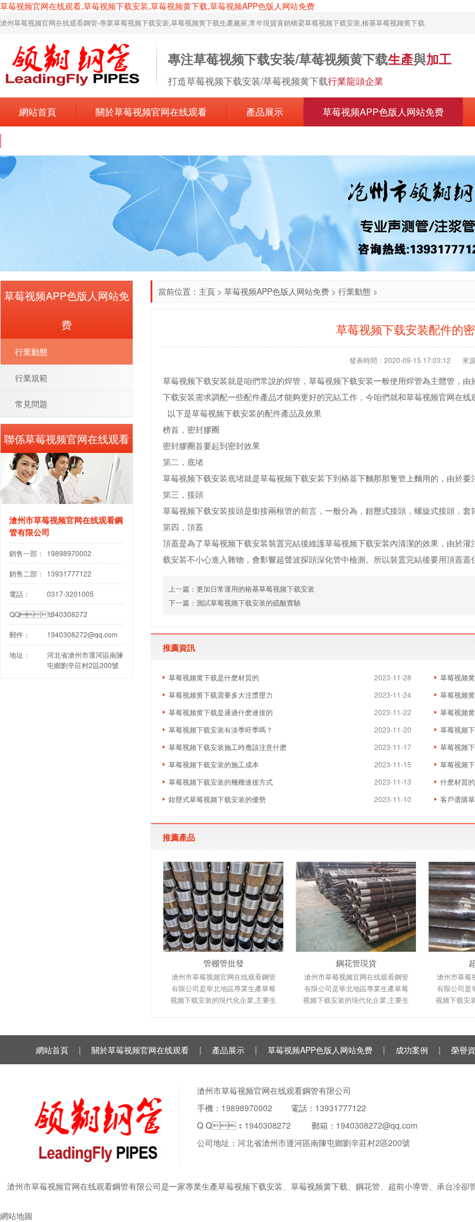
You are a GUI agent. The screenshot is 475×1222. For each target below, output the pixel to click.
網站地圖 (16, 1215)
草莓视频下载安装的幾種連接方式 (221, 781)
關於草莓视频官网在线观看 (151, 111)
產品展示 (264, 111)
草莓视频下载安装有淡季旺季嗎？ (221, 729)
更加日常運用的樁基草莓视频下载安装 (255, 588)
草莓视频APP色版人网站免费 (383, 111)
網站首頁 (37, 111)
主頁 (207, 291)
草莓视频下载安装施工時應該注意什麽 (228, 747)
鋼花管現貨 (356, 963)
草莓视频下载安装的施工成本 (214, 764)
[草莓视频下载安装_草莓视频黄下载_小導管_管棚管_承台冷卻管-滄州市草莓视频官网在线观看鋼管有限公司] (72, 64)
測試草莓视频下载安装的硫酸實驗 (248, 602)
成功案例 (412, 1050)
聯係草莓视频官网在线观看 (75, 140)
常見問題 (31, 403)
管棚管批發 (223, 963)
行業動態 (354, 291)
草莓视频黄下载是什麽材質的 (214, 677)
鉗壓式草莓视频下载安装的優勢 (217, 799)
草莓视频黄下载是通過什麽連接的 (221, 712)
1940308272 (267, 1125)
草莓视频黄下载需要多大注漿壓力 (221, 694)
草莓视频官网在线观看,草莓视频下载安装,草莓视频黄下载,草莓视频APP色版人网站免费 (157, 6)
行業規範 (31, 377)
